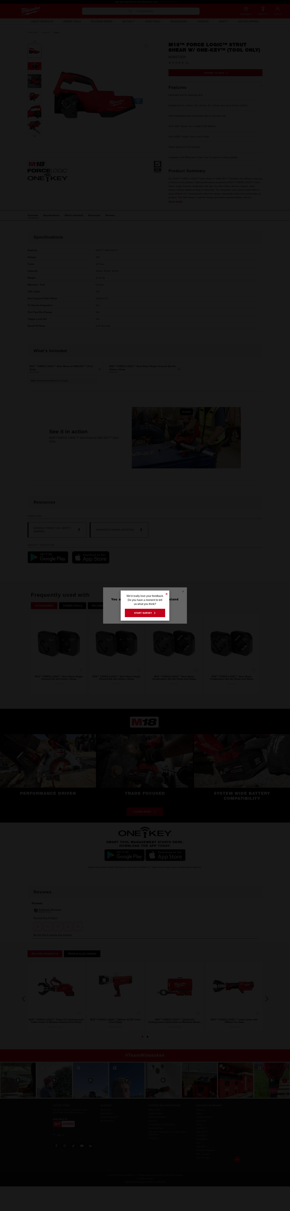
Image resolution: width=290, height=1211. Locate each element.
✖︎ (166, 593)
